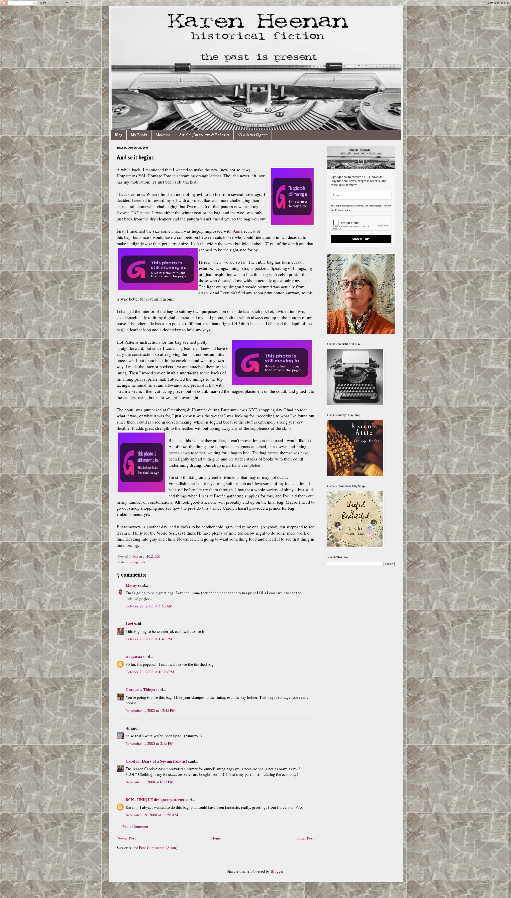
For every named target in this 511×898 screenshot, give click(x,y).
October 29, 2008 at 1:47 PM (149, 639)
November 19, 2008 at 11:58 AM (152, 815)
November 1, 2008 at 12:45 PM (151, 710)
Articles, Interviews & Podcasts (204, 135)
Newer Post (127, 838)
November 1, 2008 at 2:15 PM (150, 743)
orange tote (138, 562)
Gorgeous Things (140, 690)
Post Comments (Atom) (158, 847)
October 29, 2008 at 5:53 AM (149, 606)
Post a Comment (135, 826)
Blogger (277, 871)
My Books (139, 135)
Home (216, 838)
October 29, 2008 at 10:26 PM (150, 672)
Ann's (238, 231)
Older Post (305, 838)
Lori (129, 624)
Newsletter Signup (252, 135)
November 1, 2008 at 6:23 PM (150, 782)
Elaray (131, 585)
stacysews (134, 657)
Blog (118, 135)
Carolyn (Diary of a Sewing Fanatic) (156, 761)
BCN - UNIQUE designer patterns (155, 800)
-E (128, 728)
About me (163, 135)
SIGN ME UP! (361, 239)
